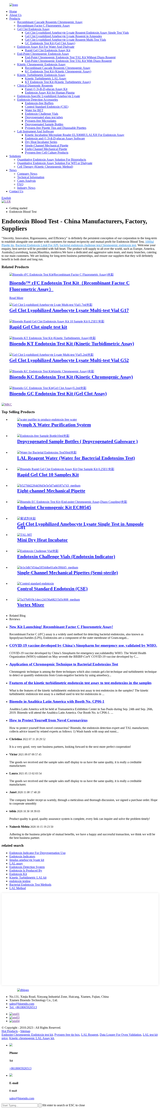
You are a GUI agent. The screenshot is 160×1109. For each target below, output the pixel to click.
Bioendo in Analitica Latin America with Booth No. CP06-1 (56, 701)
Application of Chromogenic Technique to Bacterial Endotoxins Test (63, 664)
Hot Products (10, 1031)
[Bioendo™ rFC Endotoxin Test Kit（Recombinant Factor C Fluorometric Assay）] (61, 274)
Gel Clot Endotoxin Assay (33, 29)
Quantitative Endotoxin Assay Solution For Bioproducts (51, 159)
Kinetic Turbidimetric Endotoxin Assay (41, 75)
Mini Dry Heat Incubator (42, 539)
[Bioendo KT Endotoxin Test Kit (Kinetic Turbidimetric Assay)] (52, 338)
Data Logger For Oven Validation (120, 1034)
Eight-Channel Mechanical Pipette (46, 149)
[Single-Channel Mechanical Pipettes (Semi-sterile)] (47, 567)
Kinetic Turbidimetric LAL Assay (45, 78)
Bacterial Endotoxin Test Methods (30, 884)
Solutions (15, 156)
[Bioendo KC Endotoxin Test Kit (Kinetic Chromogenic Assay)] (51, 371)
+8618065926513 (20, 1068)
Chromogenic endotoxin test (118, 245)
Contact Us (16, 191)
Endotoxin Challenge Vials (41, 113)
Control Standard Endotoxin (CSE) (46, 106)
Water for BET (34, 110)
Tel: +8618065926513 (23, 1007)
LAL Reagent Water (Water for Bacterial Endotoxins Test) (76, 458)
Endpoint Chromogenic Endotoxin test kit (27, 1034)
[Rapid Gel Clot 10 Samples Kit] (65, 469)
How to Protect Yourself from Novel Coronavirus (48, 720)
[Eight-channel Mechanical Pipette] (48, 485)
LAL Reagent (89, 1034)
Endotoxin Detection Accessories (37, 99)
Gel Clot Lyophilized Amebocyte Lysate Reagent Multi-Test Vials (65, 39)
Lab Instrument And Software (35, 131)
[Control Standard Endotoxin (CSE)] (35, 583)
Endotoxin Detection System (27, 867)
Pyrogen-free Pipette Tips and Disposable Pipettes (55, 127)
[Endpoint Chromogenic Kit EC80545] (72, 501)
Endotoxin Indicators (22, 856)
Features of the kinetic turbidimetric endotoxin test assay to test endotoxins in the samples (80, 683)
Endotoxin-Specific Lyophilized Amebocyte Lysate (48, 96)
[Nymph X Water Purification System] (47, 419)
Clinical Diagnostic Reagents (35, 85)
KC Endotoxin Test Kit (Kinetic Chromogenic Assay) (58, 71)
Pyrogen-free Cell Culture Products (46, 152)
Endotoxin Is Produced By (25, 870)
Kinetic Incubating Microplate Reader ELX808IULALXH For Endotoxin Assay (74, 135)
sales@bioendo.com (21, 1003)
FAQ (20, 184)
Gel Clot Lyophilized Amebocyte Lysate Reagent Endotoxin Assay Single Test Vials (77, 32)
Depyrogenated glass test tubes (44, 117)
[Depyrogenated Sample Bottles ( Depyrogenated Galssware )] (43, 435)
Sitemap (25, 1031)
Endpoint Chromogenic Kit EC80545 (54, 507)
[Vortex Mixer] (48, 599)
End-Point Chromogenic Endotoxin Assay (43, 53)
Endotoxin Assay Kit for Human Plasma (50, 92)
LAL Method (17, 888)
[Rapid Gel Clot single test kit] (56, 321)
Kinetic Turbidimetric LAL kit (27, 877)
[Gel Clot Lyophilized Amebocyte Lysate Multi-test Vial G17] (50, 304)
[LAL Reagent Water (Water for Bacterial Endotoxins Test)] (47, 452)
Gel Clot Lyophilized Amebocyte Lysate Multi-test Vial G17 (69, 310)
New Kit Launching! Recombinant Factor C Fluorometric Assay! (61, 627)
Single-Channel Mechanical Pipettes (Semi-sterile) (67, 572)
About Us (15, 15)
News (13, 170)
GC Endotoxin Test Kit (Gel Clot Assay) (50, 43)
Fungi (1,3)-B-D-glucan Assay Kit (46, 89)
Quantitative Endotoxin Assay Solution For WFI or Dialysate (54, 163)
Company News (27, 173)
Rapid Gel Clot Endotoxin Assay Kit (47, 50)
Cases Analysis (26, 180)
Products (14, 18)
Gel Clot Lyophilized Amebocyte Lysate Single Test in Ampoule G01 (80, 525)
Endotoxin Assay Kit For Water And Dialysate (45, 46)
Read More (16, 298)
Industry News (26, 187)
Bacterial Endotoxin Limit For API (36, 245)
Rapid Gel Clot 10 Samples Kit (48, 474)
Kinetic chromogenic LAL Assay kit (31, 1038)
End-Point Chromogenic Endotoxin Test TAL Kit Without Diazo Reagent (70, 57)
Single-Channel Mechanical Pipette (46, 145)
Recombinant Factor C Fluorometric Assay (43, 25)
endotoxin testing (19, 881)
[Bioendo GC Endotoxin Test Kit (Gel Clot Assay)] (47, 388)
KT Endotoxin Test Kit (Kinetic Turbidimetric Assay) (58, 82)
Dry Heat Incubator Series (41, 142)
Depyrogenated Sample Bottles (44, 124)
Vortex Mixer (30, 604)
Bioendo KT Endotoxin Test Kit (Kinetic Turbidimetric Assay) (71, 343)
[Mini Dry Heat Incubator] (24, 534)
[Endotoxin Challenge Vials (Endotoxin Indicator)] (38, 551)
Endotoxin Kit (18, 874)
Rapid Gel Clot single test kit (38, 327)
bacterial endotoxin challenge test (80, 245)
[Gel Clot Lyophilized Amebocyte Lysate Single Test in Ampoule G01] (26, 518)
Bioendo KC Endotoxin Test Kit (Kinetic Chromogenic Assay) (71, 376)
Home (13, 11)
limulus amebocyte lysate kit (26, 860)
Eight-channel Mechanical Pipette (51, 490)
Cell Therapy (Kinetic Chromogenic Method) (45, 166)
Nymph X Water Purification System (54, 424)
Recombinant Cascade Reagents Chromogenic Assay (50, 22)
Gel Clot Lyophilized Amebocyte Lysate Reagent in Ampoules (63, 36)
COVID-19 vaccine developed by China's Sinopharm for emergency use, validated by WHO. (83, 645)
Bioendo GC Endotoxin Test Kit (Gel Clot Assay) (58, 393)
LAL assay (16, 863)
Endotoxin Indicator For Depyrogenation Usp (37, 853)
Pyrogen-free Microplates (40, 120)
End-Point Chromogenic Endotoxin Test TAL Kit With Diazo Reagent (68, 60)
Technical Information (30, 177)
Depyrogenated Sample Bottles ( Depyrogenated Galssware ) (77, 441)
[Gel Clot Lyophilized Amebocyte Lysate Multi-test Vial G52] (51, 354)
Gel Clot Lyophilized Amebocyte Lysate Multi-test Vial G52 (69, 360)
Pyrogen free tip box (67, 1034)
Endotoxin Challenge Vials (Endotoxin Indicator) (66, 556)
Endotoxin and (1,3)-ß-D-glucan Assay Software (55, 138)
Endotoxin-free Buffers (39, 103)
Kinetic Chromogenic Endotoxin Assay (41, 64)
